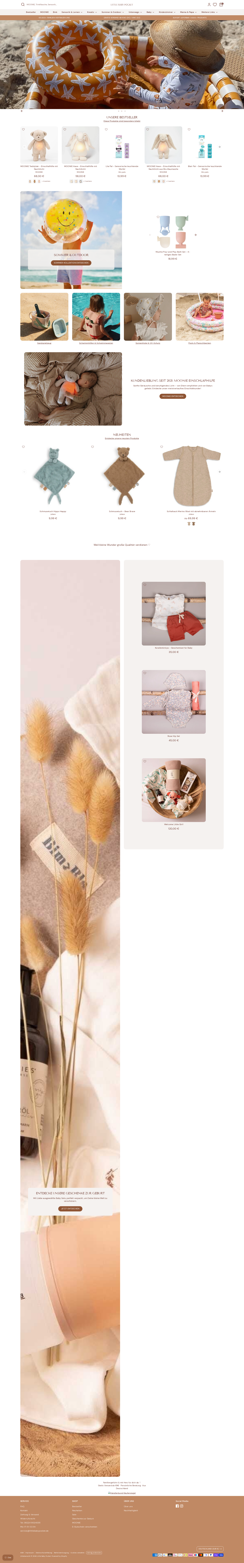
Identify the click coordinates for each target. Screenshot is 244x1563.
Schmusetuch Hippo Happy (53, 511)
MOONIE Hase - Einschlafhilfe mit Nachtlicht (80, 167)
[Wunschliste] (215, 4)
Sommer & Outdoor (112, 12)
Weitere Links (208, 12)
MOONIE (44, 12)
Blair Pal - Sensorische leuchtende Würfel (205, 167)
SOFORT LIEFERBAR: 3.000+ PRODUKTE (190, 18)
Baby (149, 12)
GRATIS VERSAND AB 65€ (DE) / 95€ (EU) (122, 18)
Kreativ (91, 12)
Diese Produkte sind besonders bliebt (122, 121)
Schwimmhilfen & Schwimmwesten (96, 343)
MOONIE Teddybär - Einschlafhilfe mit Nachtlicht (39, 167)
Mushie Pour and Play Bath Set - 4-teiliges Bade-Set (173, 253)
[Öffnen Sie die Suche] (22, 4)
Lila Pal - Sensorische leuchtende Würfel (122, 167)
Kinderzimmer (166, 12)
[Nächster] (222, 110)
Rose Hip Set (174, 736)
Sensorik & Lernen (71, 12)
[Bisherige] (21, 110)
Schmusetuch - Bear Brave (122, 511)
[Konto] (209, 4)
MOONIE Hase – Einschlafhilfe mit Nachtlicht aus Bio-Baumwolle (163, 167)
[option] (122, 17)
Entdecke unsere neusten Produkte (122, 438)
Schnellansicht (39, 159)
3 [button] (125, 111)
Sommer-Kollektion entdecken (71, 262)
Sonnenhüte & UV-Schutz (148, 343)
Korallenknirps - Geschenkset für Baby (174, 648)
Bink (55, 12)
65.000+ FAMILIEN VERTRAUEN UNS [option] (54, 18)
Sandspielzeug (44, 343)
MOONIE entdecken (122, 96)
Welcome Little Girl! (173, 824)
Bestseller (31, 12)
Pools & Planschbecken (199, 343)
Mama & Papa (187, 12)
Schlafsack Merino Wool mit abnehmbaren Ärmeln (191, 511)
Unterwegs (134, 12)
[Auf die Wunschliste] (23, 129)
